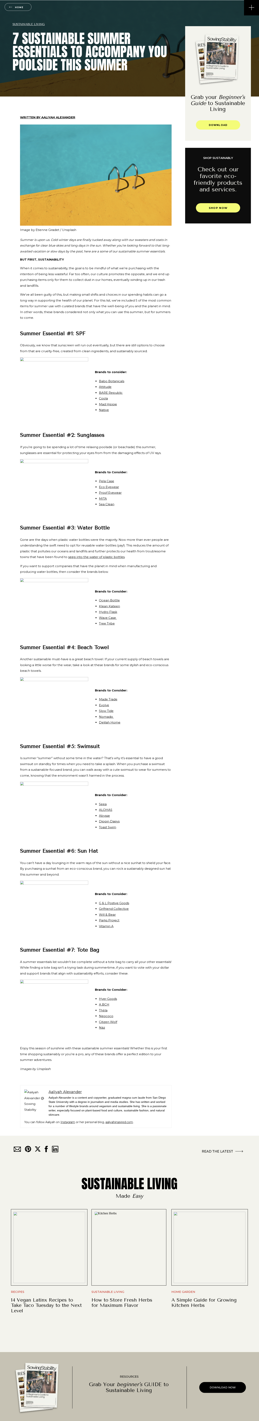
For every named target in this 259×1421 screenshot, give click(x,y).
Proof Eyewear (110, 493)
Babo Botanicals (111, 381)
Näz (102, 1027)
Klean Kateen (109, 606)
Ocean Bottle (109, 600)
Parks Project (109, 920)
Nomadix (106, 717)
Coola (103, 398)
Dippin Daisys (109, 821)
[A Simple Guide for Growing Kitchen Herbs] (209, 1247)
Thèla (103, 1010)
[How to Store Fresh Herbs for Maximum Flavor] (129, 1247)
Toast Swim (107, 827)
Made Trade (108, 699)
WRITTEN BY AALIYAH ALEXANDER (47, 117)
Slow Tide (106, 711)
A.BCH (104, 1004)
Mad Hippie (108, 404)
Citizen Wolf (108, 1022)
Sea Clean (106, 504)
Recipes (17, 1292)
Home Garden (183, 1292)
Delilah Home (109, 722)
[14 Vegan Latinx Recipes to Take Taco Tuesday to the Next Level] (49, 1247)
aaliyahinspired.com (119, 1122)
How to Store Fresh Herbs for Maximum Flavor (121, 1302)
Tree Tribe (107, 623)
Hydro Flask (108, 612)
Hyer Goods (108, 999)
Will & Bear (107, 915)
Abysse (104, 816)
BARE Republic (111, 393)
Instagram (68, 1122)
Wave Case (108, 618)
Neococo (106, 1016)
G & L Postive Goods (114, 903)
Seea (103, 804)
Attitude (105, 387)
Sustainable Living (29, 24)
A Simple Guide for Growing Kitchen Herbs (204, 1302)
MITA (103, 498)
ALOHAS (105, 810)
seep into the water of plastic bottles (96, 557)
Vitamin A (106, 926)
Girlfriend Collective (114, 909)
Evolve (104, 705)
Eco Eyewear (109, 487)
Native (104, 410)
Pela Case (106, 481)
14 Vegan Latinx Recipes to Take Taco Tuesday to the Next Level (46, 1305)
